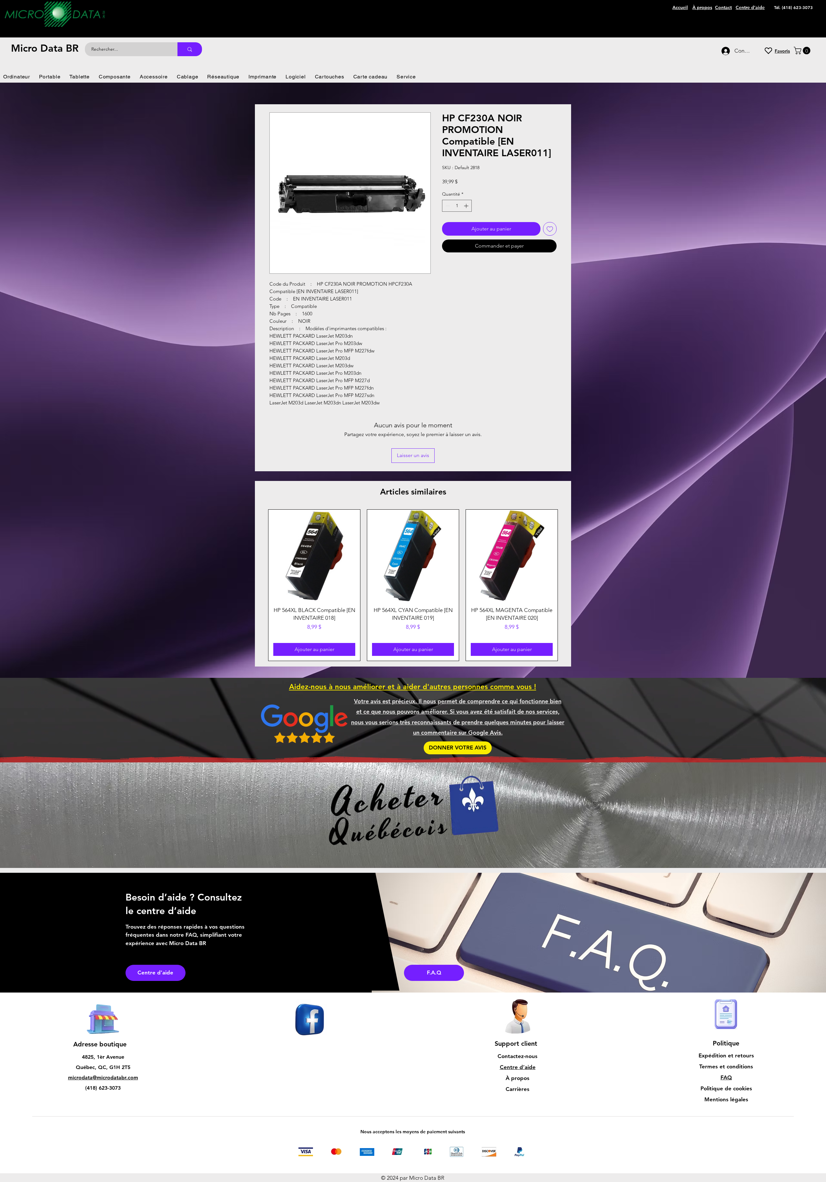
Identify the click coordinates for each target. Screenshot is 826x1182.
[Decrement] (447, 205)
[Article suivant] (567, 542)
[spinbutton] (457, 205)
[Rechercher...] (189, 49)
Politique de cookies (726, 1045)
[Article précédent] (259, 542)
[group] (413, 542)
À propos (517, 1035)
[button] (803, 50)
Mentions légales (726, 1056)
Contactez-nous (518, 1013)
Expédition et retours (726, 1012)
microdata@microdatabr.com (103, 1035)
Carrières (517, 1046)
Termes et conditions (726, 1023)
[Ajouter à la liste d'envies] (550, 229)
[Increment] (467, 205)
